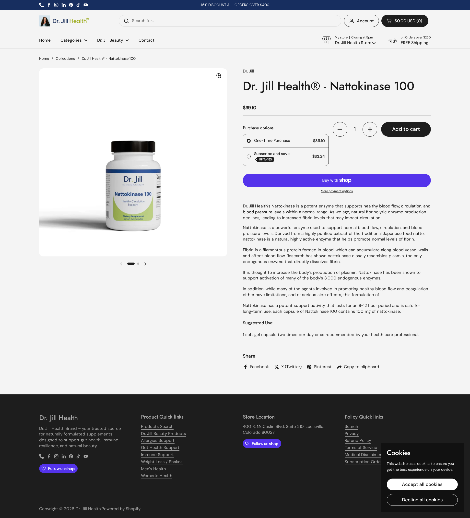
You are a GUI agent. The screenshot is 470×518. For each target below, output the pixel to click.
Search (351, 426)
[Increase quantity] (370, 129)
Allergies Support (158, 440)
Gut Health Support (160, 447)
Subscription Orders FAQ (369, 461)
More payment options (337, 191)
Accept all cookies (422, 484)
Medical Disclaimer (363, 454)
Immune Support (157, 454)
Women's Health (156, 475)
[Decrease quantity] (340, 129)
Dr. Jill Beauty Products (163, 433)
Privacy (352, 433)
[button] (404, 21)
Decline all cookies (422, 500)
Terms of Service (361, 447)
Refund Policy (358, 440)
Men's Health (153, 468)
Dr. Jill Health (88, 508)
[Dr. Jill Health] (64, 20)
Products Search (157, 426)
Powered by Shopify (121, 508)
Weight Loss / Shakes (162, 461)
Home (44, 58)
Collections (65, 58)
